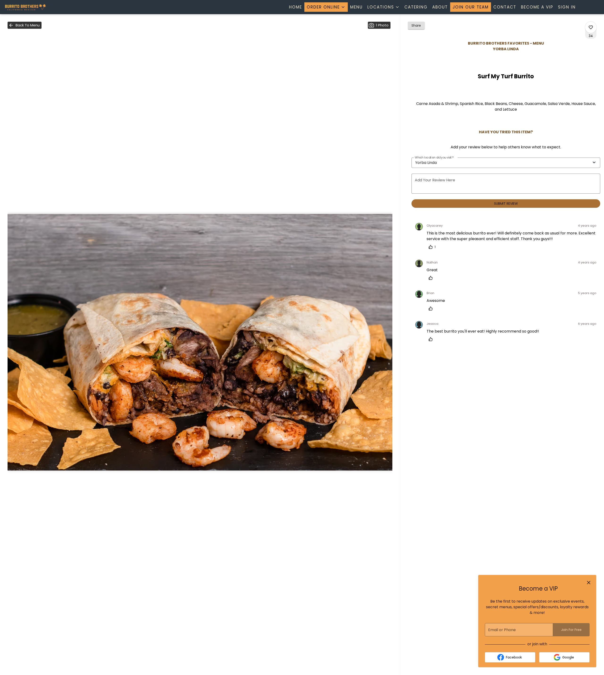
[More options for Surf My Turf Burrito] (590, 27)
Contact (504, 7)
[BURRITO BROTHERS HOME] (25, 7)
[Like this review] (432, 278)
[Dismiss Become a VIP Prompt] (588, 582)
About (440, 7)
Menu (356, 7)
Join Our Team (471, 7)
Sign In (567, 7)
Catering (416, 7)
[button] (326, 7)
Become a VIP (537, 7)
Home (295, 7)
